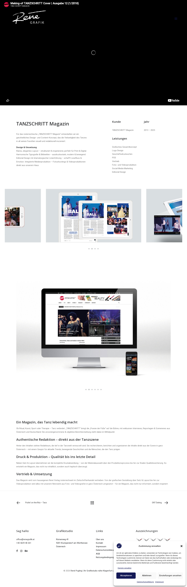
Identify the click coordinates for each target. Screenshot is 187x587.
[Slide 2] (92, 248)
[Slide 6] (101, 389)
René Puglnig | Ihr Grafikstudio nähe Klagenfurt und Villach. (97, 570)
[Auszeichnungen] (153, 541)
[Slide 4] (98, 248)
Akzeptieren (126, 575)
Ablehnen (146, 575)
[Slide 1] (88, 248)
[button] (181, 546)
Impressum (159, 582)
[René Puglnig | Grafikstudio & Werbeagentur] (29, 18)
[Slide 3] (95, 248)
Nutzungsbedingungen (106, 557)
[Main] (93, 503)
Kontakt (99, 543)
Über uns (100, 539)
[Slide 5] (98, 389)
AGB (98, 554)
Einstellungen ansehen (170, 575)
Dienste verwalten (124, 568)
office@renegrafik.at (25, 539)
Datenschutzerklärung (145, 582)
